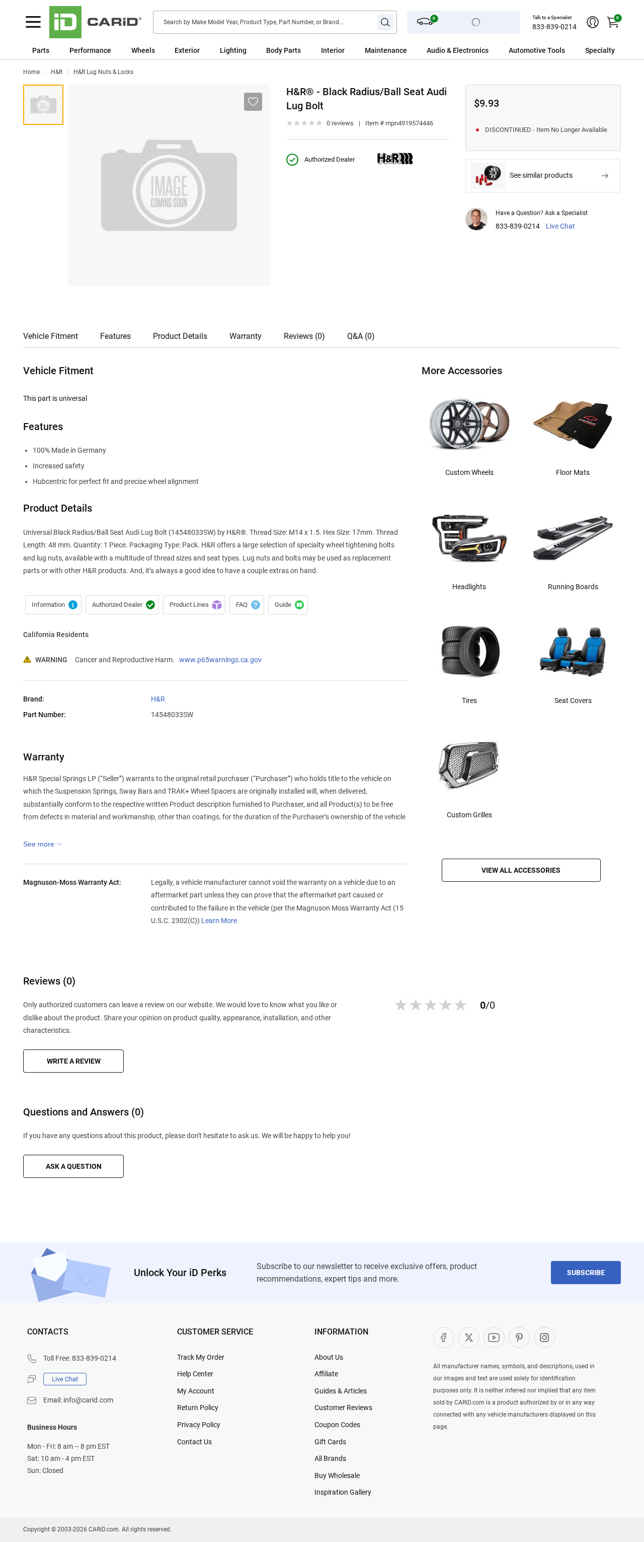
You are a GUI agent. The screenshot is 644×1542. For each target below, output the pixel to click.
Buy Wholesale (337, 1475)
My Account (195, 1391)
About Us (328, 1357)
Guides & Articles (340, 1391)
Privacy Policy (198, 1425)
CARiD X (468, 1337)
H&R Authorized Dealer (122, 604)
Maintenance (386, 50)
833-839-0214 (554, 27)
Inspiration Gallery (342, 1492)
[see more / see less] (42, 844)
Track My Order (200, 1357)
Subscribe (586, 1273)
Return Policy (197, 1408)
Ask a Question (74, 1166)
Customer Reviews (343, 1408)
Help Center (195, 1374)
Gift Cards (330, 1442)
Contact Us (194, 1442)
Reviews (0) (304, 336)
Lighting (233, 50)
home (31, 72)
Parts (40, 50)
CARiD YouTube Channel (494, 1337)
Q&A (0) (361, 336)
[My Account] (593, 22)
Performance (90, 50)
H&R (56, 72)
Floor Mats (573, 472)
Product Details (180, 336)
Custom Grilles (469, 815)
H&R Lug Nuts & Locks (103, 72)
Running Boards (573, 587)
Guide (288, 604)
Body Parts (283, 50)
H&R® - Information (53, 604)
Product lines (194, 604)
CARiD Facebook (443, 1337)
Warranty (245, 336)
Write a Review (74, 1061)
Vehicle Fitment (50, 336)
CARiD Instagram (544, 1337)
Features (115, 336)
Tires (469, 700)
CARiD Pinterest (519, 1337)
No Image (43, 105)
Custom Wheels (469, 472)
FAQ (246, 604)
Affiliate (326, 1374)
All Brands (330, 1458)
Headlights (469, 587)
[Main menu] (33, 22)
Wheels (143, 50)
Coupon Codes (337, 1425)
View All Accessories (520, 870)
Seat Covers (573, 700)
